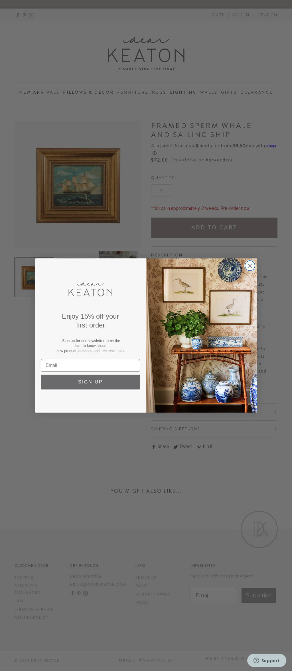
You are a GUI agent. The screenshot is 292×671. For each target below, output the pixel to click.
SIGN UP (90, 381)
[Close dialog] (250, 266)
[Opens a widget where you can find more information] (266, 661)
